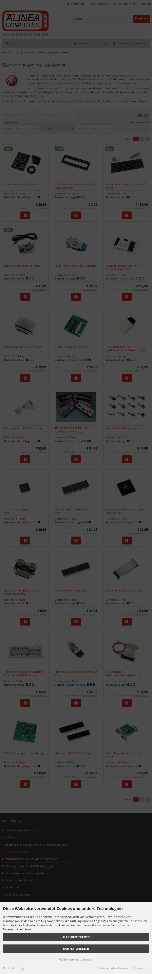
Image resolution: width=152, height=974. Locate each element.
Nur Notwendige (76, 948)
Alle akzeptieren (76, 937)
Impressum (141, 968)
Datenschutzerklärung (113, 968)
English (23, 968)
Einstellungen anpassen (78, 959)
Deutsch (8, 968)
